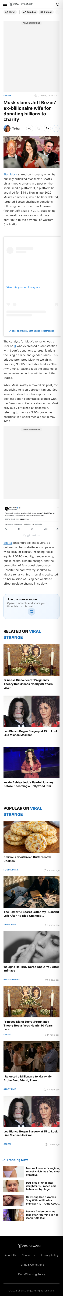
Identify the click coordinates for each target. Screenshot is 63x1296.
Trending (31, 12)
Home (12, 12)
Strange (48, 12)
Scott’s (8, 542)
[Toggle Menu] (5, 4)
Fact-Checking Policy (31, 1274)
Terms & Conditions (31, 1264)
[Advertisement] (31, 58)
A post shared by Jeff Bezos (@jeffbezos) (32, 330)
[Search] (57, 4)
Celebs (7, 95)
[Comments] (55, 128)
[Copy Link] (38, 128)
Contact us (29, 1255)
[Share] (29, 128)
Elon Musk (10, 174)
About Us (10, 1255)
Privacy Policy (49, 1255)
